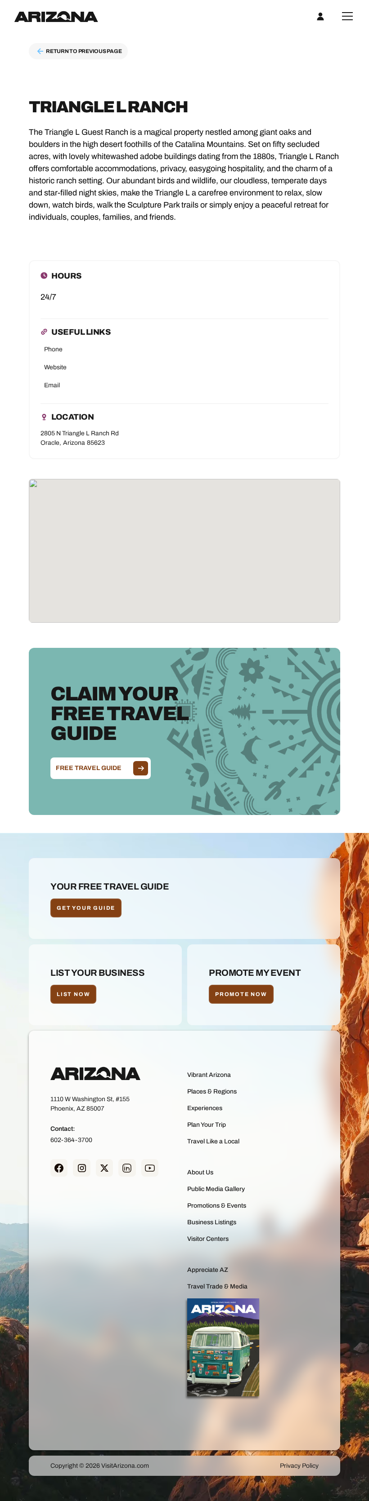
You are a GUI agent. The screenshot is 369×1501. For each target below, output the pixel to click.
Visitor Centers (208, 1238)
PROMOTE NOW (241, 994)
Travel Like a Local (213, 1141)
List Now (73, 994)
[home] (56, 16)
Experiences (204, 1108)
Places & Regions (212, 1091)
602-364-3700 (71, 1140)
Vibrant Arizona (209, 1075)
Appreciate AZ (207, 1269)
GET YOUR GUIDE (86, 908)
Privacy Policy (299, 1465)
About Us (200, 1172)
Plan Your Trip (206, 1124)
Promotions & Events (216, 1205)
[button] (346, 16)
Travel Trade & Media (217, 1286)
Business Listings (211, 1222)
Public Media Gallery (216, 1189)
